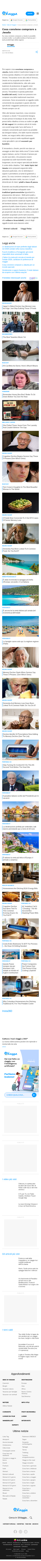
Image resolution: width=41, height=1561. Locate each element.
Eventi (5, 1463)
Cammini (6, 1383)
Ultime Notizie (7, 1406)
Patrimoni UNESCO (29, 1436)
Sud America (26, 1396)
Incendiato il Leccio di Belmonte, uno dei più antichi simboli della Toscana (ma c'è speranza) (28, 1347)
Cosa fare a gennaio (29, 1466)
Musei (5, 1493)
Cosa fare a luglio (28, 1483)
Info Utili (25, 1402)
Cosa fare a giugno (29, 1480)
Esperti (15, 1425)
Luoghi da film (9, 1416)
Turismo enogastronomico (28, 1456)
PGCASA (36, 1542)
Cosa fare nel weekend (7, 1454)
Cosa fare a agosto (29, 1485)
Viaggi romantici (27, 1463)
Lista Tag (6, 1436)
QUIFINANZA (34, 1544)
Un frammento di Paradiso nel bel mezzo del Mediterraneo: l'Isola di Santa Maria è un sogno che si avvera (28, 1282)
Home (4, 25)
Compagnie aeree (9, 1451)
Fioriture (5, 1466)
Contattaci (20, 1524)
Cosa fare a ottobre (29, 1493)
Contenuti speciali (9, 1524)
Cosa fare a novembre (26, 1497)
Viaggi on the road (28, 1460)
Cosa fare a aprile (28, 1474)
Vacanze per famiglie (10, 1392)
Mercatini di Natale (9, 1496)
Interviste (26, 1420)
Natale (5, 1499)
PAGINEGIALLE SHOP (28, 1542)
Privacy (23, 1549)
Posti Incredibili (29, 1412)
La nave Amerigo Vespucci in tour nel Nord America (28, 1205)
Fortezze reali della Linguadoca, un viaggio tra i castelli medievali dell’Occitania (28, 1261)
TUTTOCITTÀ (16, 1544)
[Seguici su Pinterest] (25, 1531)
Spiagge (25, 1447)
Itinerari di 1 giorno (9, 1477)
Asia (23, 1386)
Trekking (25, 1452)
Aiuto (27, 1551)
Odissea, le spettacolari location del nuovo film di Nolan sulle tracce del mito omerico (27, 1186)
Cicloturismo (7, 1445)
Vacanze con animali (10, 1394)
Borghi (5, 1386)
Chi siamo (8, 1549)
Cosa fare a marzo (28, 1471)
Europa (24, 1383)
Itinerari (5, 1471)
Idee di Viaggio (11, 25)
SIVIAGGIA (27, 1544)
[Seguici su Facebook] (15, 1531)
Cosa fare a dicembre (29, 1500)
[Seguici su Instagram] (20, 1531)
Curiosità (7, 1412)
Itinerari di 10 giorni (9, 1485)
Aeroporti (6, 1439)
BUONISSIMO (17, 1546)
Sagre (24, 1439)
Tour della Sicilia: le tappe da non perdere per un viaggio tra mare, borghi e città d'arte (28, 1336)
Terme (24, 1450)
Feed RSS (28, 1524)
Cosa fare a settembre (26, 1489)
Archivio (35, 1524)
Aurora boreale (8, 1442)
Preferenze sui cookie (18, 1551)
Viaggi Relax (26, 229)
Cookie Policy (31, 1549)
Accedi (30, 13)
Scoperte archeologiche (27, 1443)
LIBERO (4, 1542)
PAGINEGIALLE (17, 1542)
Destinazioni (27, 1380)
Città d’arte (6, 1448)
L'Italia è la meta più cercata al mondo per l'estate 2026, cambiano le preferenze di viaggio (18, 259)
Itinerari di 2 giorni (9, 1480)
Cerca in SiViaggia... (19, 1517)
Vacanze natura (8, 1389)
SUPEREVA (25, 1546)
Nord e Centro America (26, 1392)
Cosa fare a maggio (29, 1477)
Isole (4, 1468)
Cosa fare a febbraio (29, 1468)
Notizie (6, 1402)
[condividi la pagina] (36, 52)
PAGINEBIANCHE (7, 1544)
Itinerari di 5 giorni (9, 1483)
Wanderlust (8, 1420)
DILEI (22, 1544)
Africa (23, 1389)
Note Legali (16, 1549)
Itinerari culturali (10, 229)
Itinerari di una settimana (8, 1489)
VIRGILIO (9, 1542)
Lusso (24, 1416)
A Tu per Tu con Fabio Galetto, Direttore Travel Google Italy (26, 1196)
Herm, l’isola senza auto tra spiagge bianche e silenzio (28, 1269)
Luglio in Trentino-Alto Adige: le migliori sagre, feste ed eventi (28, 1356)
